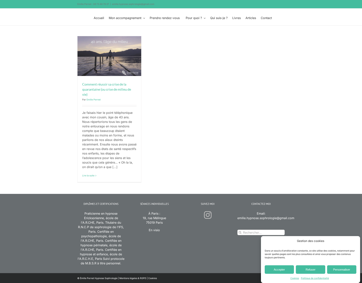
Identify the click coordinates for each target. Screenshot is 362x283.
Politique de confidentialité (315, 278)
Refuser (310, 269)
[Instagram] (208, 215)
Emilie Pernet (94, 99)
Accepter (279, 269)
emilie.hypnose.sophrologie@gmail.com (133, 4)
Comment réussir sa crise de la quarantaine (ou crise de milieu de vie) (106, 89)
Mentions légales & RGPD (132, 278)
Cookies (294, 278)
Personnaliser (341, 269)
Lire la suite (88, 175)
